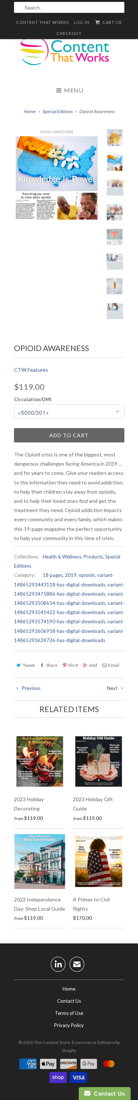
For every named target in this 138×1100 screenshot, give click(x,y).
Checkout (69, 33)
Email (113, 665)
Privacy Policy (69, 1025)
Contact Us (69, 1001)
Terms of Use (69, 1013)
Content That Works (42, 22)
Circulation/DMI (33, 399)
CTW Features (31, 370)
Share (51, 665)
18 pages (53, 575)
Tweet (29, 665)
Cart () (111, 22)
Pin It (73, 665)
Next (112, 688)
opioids (87, 575)
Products (93, 557)
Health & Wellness (62, 557)
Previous (30, 688)
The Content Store (52, 1042)
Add (93, 665)
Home (69, 989)
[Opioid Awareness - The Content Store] (58, 174)
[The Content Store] (69, 55)
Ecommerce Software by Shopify (91, 1046)
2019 (71, 575)
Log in (81, 22)
